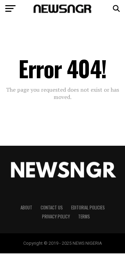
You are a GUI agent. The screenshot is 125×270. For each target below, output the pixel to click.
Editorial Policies (88, 207)
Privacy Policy (56, 216)
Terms (84, 216)
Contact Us (52, 207)
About (26, 207)
